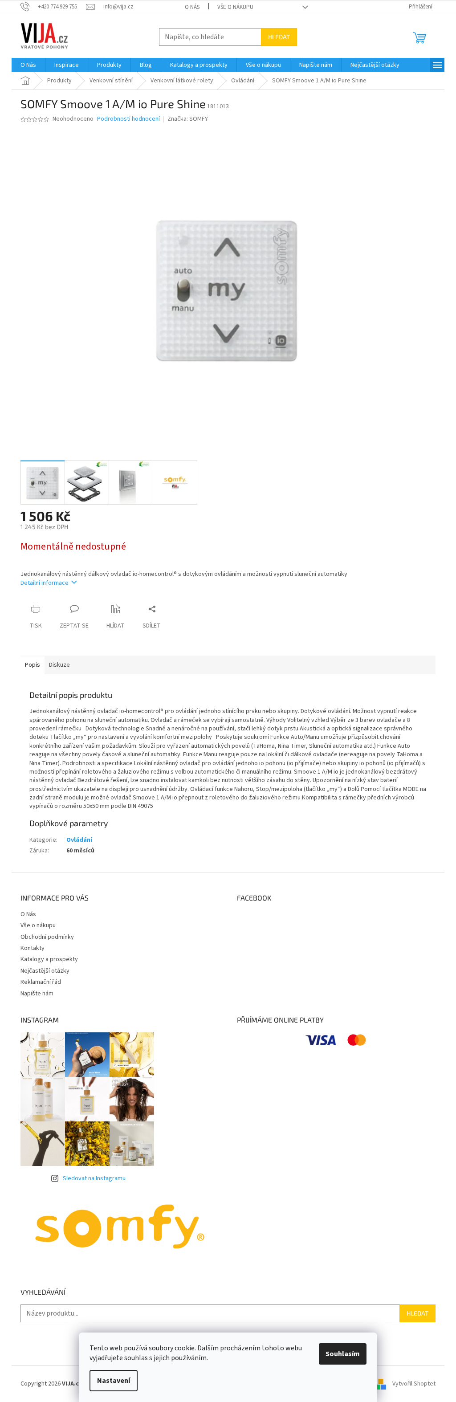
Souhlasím (343, 1354)
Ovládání (79, 839)
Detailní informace (44, 583)
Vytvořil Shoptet (414, 1383)
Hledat (279, 37)
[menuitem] (28, 65)
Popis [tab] (32, 664)
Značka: (187, 118)
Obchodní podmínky (47, 937)
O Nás (192, 7)
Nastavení (113, 1381)
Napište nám (36, 993)
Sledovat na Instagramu (94, 1178)
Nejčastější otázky (44, 970)
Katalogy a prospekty (49, 959)
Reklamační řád (40, 982)
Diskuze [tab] (59, 664)
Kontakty (32, 948)
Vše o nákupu (235, 7)
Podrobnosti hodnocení (128, 119)
